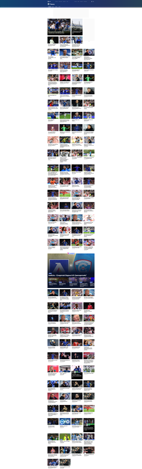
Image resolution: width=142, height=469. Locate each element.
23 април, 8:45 (61, 402)
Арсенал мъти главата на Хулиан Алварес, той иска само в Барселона (52, 455)
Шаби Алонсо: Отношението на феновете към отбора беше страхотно (88, 58)
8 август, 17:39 (50, 110)
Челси (52, 4)
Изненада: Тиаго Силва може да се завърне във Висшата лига (52, 335)
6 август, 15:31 (49, 121)
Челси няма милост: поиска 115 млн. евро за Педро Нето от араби (77, 57)
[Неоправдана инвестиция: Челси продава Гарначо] (53, 462)
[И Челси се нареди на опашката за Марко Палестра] (53, 242)
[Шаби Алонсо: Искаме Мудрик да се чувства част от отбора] (89, 139)
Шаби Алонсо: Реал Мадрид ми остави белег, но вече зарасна (89, 133)
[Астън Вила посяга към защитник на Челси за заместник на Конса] (77, 39)
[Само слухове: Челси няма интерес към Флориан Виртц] (89, 217)
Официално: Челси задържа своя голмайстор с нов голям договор (56, 32)
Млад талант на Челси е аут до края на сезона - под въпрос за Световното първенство (53, 414)
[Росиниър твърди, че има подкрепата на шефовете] (77, 450)
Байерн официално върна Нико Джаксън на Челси (64, 198)
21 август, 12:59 (62, 47)
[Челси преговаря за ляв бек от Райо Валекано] (89, 193)
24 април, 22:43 (62, 390)
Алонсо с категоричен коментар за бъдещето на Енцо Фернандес (65, 45)
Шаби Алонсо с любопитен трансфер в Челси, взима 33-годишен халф (76, 211)
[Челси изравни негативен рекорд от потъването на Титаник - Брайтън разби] (89, 421)
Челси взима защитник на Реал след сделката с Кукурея (88, 235)
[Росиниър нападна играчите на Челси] (53, 421)
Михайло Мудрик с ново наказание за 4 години (64, 347)
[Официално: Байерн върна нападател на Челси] (77, 305)
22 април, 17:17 (61, 415)
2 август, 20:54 (74, 146)
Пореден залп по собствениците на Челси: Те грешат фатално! (52, 401)
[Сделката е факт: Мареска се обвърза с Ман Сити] (65, 318)
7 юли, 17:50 (73, 174)
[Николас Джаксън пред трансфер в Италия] (77, 342)
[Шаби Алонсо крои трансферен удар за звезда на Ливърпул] (53, 230)
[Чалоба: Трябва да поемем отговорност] (53, 355)
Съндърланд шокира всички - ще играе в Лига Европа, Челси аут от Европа (89, 323)
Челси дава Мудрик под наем (52, 96)
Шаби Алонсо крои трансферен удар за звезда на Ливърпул (53, 235)
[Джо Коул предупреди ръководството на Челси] (53, 292)
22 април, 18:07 (49, 416)
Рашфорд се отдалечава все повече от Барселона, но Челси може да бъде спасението (88, 248)
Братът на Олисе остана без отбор (76, 173)
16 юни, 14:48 (85, 237)
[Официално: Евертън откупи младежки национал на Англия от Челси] (89, 167)
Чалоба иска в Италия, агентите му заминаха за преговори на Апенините (52, 198)
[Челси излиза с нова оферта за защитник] (77, 153)
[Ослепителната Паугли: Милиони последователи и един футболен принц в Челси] (53, 77)
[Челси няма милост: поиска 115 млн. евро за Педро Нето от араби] (77, 52)
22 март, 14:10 (73, 468)
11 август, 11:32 (49, 97)
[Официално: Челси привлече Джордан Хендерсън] (53, 139)
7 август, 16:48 (74, 109)
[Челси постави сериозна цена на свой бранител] (65, 103)
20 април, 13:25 (49, 468)
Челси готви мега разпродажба (51, 120)
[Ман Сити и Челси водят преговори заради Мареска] (89, 292)
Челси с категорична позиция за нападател (52, 323)
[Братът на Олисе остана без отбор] (77, 167)
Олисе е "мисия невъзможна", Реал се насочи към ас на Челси (64, 223)
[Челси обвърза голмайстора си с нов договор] (53, 52)
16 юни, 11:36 (49, 249)
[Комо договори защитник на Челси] (77, 90)
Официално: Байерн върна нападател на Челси (76, 311)
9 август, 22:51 (73, 97)
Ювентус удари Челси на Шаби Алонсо (88, 120)
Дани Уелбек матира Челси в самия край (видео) (77, 426)
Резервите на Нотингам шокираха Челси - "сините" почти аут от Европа (65, 335)
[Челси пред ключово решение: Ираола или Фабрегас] (53, 383)
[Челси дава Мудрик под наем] (53, 90)
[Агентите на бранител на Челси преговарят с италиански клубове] (89, 180)
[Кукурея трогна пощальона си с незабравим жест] (89, 153)
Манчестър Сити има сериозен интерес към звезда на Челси (88, 389)
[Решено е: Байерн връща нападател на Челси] (89, 408)
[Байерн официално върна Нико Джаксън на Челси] (65, 193)
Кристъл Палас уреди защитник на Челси (52, 45)
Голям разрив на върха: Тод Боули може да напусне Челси (65, 57)
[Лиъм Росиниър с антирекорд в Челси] (65, 396)
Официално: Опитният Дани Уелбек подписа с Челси (52, 158)
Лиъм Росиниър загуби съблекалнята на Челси (88, 401)
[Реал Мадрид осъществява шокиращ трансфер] (77, 242)
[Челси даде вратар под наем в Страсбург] (89, 77)
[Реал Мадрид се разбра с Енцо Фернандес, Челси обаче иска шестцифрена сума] (65, 292)
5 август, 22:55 (61, 122)
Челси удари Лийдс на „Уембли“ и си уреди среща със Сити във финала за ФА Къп (77, 375)
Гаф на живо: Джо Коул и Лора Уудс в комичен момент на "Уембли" (52, 374)
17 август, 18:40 (74, 59)
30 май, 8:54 (73, 312)
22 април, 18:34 (85, 402)
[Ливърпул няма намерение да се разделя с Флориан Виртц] (53, 305)
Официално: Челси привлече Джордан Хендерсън (53, 145)
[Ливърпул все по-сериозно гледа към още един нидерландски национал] (53, 180)
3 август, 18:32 (50, 146)
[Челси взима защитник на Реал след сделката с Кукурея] (89, 230)
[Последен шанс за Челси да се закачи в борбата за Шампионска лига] (65, 450)
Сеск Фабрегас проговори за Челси (64, 389)
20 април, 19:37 (73, 456)
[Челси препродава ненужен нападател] (77, 462)
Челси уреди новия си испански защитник (51, 132)
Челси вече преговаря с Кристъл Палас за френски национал (88, 211)
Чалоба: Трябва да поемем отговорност (52, 361)
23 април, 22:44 (74, 390)
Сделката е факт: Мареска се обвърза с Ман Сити (65, 323)
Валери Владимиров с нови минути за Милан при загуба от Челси (53, 108)
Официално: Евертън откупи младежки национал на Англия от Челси (89, 173)
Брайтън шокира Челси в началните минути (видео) (77, 442)
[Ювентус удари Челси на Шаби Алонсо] (89, 115)
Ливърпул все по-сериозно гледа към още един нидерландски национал (52, 186)
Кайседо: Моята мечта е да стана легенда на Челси (77, 335)
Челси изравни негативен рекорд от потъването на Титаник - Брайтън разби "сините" (89, 428)
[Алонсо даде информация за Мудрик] (77, 127)
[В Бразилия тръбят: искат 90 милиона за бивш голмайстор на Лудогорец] (89, 330)
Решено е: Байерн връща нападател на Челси (88, 413)
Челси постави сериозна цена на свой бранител (64, 108)
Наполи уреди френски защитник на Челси (76, 70)
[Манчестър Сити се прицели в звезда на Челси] (77, 103)
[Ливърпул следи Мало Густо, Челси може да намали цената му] (65, 65)
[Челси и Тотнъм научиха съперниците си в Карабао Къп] (65, 90)
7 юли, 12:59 (49, 188)
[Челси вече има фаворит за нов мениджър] (65, 355)
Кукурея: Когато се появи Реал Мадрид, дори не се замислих (64, 235)
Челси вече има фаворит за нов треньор (89, 455)
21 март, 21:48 (85, 468)
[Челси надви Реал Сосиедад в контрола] (53, 65)
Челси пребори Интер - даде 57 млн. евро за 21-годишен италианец (76, 198)
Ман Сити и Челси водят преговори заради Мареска (89, 297)
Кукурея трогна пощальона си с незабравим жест (89, 158)
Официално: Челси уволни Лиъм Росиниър (76, 401)
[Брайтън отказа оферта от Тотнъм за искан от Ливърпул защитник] (77, 292)
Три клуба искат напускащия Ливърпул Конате (88, 311)
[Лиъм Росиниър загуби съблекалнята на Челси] (89, 396)
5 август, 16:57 (85, 121)
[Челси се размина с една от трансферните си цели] (65, 180)
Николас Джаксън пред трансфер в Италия (76, 347)
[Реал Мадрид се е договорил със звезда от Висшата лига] (77, 230)
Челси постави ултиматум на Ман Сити (89, 70)
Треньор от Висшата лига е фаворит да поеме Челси (77, 389)
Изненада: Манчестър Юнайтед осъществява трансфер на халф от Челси (65, 173)
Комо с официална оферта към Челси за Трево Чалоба (64, 210)
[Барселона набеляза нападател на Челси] (53, 342)
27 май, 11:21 (49, 324)
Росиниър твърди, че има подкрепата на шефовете (76, 455)
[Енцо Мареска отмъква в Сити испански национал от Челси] (65, 305)
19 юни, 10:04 (61, 237)
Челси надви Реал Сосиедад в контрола (53, 70)
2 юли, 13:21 (61, 199)
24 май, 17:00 (49, 337)
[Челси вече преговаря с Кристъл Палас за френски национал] (89, 205)
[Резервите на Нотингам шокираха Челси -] (65, 330)
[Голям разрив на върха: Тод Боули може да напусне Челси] (65, 52)
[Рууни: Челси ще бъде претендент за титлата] (77, 318)
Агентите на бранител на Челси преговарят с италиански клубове (88, 186)
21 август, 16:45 (50, 46)
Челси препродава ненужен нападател (77, 467)
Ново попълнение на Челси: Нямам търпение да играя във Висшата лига (64, 120)
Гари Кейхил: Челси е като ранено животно (76, 413)
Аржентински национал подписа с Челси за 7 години (77, 145)
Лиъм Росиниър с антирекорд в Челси (63, 401)
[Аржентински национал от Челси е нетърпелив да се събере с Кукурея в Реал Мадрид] (65, 242)
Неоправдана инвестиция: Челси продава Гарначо (52, 467)
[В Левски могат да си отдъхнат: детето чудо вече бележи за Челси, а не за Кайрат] (65, 139)
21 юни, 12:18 (49, 237)
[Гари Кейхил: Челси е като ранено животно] (77, 408)
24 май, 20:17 (85, 325)
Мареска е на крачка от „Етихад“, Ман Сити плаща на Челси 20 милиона (77, 223)
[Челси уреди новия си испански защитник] (53, 127)
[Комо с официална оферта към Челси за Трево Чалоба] (65, 205)
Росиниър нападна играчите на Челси (51, 426)
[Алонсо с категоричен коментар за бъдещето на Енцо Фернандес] (65, 39)
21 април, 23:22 (61, 443)
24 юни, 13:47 (49, 224)
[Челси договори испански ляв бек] (89, 103)
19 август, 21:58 (74, 47)
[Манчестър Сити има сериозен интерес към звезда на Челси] (89, 383)
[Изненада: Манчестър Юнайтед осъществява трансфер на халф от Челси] (65, 167)
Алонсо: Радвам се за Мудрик (75, 120)
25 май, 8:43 (73, 324)
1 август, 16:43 (85, 159)
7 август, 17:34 (62, 109)
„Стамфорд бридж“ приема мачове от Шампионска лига (77, 32)
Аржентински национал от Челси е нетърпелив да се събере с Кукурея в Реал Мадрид (65, 248)
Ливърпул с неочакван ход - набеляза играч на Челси (65, 82)
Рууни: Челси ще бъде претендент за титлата (76, 323)
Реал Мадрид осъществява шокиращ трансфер (77, 247)
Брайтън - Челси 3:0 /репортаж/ (64, 426)
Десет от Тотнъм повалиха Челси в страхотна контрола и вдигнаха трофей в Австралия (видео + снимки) (64, 159)
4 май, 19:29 (61, 337)
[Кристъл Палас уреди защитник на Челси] (53, 39)
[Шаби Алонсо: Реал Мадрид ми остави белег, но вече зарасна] (89, 127)
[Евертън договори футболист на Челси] (77, 180)
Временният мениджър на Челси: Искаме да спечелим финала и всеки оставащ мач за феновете (88, 361)
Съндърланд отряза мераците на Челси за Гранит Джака (52, 211)
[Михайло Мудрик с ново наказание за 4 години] (65, 342)
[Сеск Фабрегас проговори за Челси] (65, 383)
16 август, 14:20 (86, 60)
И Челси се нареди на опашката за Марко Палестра (51, 247)
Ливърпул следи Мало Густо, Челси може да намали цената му (64, 70)
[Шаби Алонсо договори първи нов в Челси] (53, 217)
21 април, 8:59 (49, 457)
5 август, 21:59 (73, 121)
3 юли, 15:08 (49, 200)
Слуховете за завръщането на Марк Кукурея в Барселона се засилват (88, 348)
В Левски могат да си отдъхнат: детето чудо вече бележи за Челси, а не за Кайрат (64, 145)
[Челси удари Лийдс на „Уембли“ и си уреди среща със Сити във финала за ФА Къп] (77, 368)
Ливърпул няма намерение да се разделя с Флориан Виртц (52, 311)
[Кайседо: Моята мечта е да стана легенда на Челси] (77, 330)
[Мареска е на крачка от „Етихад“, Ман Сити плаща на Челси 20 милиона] (77, 217)
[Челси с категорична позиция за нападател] (53, 318)
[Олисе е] (65, 217)
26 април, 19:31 (61, 375)
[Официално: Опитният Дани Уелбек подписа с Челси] (53, 153)
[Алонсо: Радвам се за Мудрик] (77, 115)
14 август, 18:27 (62, 72)
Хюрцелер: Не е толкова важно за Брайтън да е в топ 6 (64, 413)
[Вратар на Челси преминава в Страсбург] (65, 127)
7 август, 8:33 (85, 109)
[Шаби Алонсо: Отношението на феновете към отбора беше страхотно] (89, 52)
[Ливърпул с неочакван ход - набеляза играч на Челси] (65, 77)
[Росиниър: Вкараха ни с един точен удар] (65, 462)
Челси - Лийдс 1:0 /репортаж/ (63, 374)
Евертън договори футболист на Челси (75, 186)
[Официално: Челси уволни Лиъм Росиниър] (77, 396)
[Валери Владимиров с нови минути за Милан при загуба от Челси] (53, 103)
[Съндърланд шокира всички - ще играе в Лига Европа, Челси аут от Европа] (89, 318)
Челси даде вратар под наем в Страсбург (88, 82)
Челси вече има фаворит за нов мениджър (65, 361)
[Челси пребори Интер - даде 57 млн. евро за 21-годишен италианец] (77, 193)
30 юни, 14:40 (85, 199)
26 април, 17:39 (85, 374)
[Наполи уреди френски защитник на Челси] (77, 65)
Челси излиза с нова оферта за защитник (77, 158)
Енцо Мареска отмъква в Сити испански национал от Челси (64, 311)
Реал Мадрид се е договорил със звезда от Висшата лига (77, 235)
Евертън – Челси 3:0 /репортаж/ (88, 467)
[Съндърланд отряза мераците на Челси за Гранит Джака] (53, 205)
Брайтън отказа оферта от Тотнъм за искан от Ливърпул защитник (76, 298)
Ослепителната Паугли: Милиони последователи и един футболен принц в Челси (52, 83)
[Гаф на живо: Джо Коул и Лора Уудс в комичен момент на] (53, 368)
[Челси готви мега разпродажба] (53, 115)
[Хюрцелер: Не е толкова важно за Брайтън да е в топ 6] (65, 408)
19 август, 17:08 (50, 59)
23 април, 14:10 (49, 403)
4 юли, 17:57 (85, 188)
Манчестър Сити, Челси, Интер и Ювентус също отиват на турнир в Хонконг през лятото (88, 442)
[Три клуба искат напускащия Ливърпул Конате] (89, 305)
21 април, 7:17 (61, 457)
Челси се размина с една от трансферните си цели (65, 186)
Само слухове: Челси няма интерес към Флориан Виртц (88, 223)
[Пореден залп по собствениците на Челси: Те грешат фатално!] (53, 396)
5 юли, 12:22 (73, 187)
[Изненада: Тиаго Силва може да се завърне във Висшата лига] (53, 330)
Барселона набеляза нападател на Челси (51, 347)
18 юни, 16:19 (73, 237)
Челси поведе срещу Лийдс (88, 373)
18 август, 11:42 (62, 59)
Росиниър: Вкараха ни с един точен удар (65, 467)
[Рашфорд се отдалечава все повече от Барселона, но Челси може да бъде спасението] (89, 242)
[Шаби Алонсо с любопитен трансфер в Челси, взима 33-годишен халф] (77, 205)
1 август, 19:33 (49, 160)
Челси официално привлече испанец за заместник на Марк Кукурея (77, 83)
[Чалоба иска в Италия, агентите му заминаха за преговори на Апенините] (53, 193)
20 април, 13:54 (85, 456)
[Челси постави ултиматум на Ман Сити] (89, 65)
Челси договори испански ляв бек (88, 108)
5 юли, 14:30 (61, 187)
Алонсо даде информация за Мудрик (77, 132)
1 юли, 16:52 (73, 200)
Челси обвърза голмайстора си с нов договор (52, 57)
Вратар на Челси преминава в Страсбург (65, 132)
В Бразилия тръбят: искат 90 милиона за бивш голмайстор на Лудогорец (89, 335)
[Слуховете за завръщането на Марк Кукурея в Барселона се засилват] (89, 342)
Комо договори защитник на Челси (76, 96)
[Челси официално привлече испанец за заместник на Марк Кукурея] (77, 77)
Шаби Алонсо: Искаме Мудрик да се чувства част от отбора (89, 145)
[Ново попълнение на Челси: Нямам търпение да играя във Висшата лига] (65, 115)
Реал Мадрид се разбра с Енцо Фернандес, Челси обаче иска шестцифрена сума (64, 298)
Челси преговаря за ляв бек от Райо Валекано (89, 198)
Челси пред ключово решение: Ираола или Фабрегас (51, 389)
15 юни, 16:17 (61, 250)
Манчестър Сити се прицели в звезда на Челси (76, 108)
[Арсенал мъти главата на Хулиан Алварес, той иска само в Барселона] (53, 450)
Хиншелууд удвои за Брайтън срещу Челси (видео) (52, 442)
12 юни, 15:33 (85, 250)
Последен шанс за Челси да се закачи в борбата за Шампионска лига (64, 455)
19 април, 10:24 (61, 468)
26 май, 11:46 (61, 324)
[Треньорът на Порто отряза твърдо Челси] (77, 355)
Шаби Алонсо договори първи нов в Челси (52, 223)
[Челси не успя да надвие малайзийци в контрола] (89, 90)
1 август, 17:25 (73, 159)
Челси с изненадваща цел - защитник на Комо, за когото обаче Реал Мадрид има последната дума (53, 173)
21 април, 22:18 (73, 443)
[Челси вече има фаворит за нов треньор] (89, 450)
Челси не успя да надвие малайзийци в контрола (88, 96)
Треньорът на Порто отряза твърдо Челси (76, 361)
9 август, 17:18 (85, 97)
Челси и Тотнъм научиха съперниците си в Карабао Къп (65, 96)
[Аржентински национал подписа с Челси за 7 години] (77, 139)
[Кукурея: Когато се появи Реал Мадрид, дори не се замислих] (65, 230)
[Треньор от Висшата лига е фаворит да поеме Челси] (77, 383)
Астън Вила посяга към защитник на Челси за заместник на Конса (76, 45)
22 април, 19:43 (73, 402)
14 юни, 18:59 (73, 248)
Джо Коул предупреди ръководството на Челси (52, 297)
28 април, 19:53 (85, 350)
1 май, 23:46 (85, 337)
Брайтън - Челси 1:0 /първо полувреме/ (65, 442)
